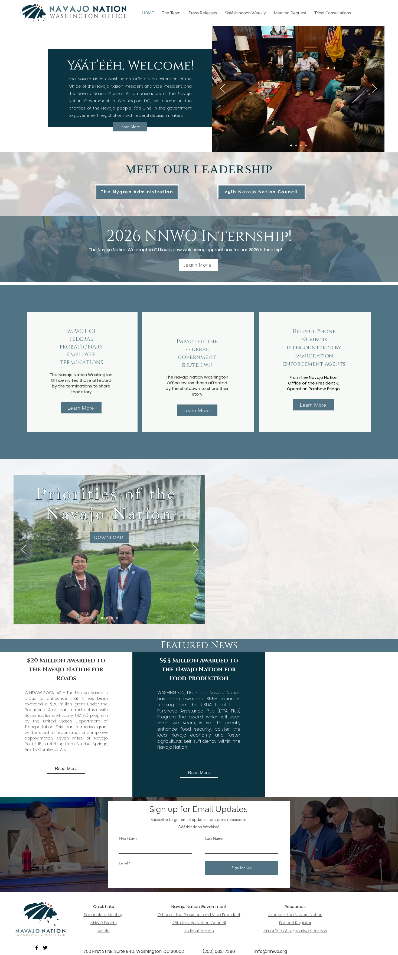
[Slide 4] (102, 618)
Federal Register (295, 923)
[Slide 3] (291, 146)
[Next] (374, 89)
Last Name (214, 838)
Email (123, 863)
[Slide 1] (301, 146)
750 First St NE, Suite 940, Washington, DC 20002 (133, 951)
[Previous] (222, 89)
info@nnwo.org (271, 951)
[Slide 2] (296, 146)
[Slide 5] (306, 146)
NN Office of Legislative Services (295, 931)
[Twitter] (45, 948)
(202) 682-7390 (219, 951)
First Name (128, 838)
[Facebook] (37, 948)
